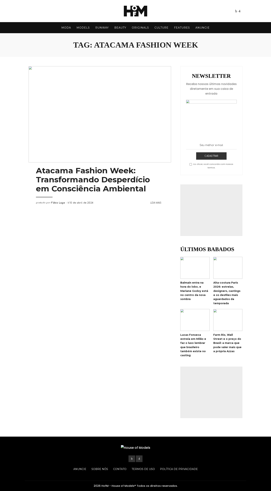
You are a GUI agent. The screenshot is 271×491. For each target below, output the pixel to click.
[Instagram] (239, 11)
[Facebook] (236, 11)
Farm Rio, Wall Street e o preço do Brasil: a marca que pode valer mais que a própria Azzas (227, 343)
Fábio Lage (58, 203)
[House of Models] (135, 11)
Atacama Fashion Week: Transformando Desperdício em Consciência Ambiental (93, 179)
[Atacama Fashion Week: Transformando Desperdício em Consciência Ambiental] (100, 114)
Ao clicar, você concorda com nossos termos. (213, 166)
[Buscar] (240, 27)
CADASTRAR (211, 156)
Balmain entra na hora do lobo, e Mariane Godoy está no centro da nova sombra (194, 291)
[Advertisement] (211, 210)
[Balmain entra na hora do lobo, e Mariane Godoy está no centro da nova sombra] (194, 268)
